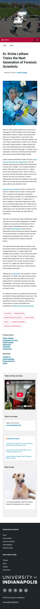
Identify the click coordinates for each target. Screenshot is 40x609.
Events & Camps (8, 548)
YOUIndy (5, 560)
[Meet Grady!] (20, 485)
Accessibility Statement (10, 602)
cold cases (7, 313)
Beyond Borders (16, 229)
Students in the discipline (11, 189)
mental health (15, 274)
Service (6, 321)
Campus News (22, 72)
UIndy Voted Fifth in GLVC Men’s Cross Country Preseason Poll (18, 451)
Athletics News (13, 439)
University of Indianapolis (12, 326)
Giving (4, 563)
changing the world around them (23, 306)
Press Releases (7, 544)
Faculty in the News (9, 541)
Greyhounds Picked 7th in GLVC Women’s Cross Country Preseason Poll (19, 444)
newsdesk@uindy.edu (13, 425)
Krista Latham (29, 317)
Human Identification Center (13, 317)
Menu (7, 40)
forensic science (19, 313)
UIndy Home (6, 570)
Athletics (5, 566)
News (11, 45)
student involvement (18, 321)
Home (4, 45)
